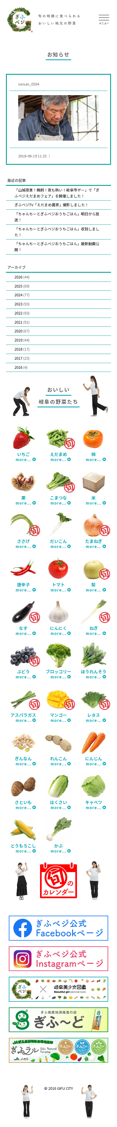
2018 (18, 349)
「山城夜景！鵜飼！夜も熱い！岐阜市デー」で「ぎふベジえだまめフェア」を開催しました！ (56, 193)
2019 (18, 340)
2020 (18, 331)
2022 (18, 313)
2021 (18, 322)
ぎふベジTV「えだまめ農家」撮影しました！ (51, 204)
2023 (18, 304)
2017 (18, 358)
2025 (18, 286)
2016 (18, 367)
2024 (18, 294)
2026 (18, 277)
